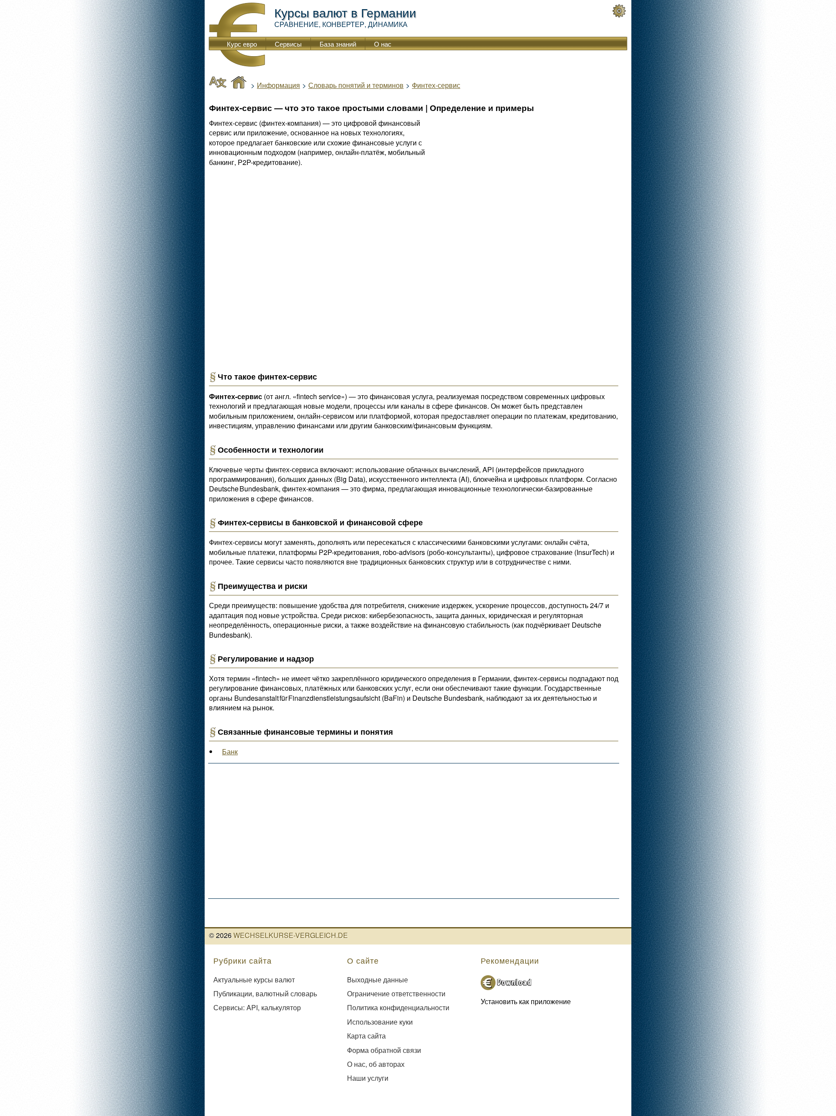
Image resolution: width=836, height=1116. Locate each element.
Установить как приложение (526, 1001)
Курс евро (242, 43)
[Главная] (238, 83)
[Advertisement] (542, 194)
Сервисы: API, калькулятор (257, 1007)
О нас (382, 43)
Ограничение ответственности (396, 993)
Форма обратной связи (384, 1050)
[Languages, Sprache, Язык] (217, 83)
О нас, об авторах (376, 1064)
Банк (230, 751)
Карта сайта (366, 1036)
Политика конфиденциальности (398, 1007)
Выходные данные (377, 980)
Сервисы (288, 43)
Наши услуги (367, 1078)
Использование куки (380, 1022)
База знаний (338, 43)
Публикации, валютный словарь (265, 993)
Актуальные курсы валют (254, 980)
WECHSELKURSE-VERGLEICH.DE (290, 935)
